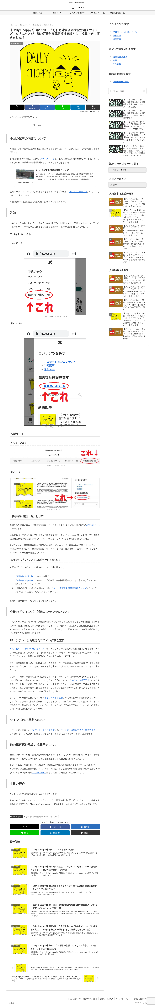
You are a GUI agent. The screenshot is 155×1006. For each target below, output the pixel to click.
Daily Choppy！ (17, 817)
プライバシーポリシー (124, 999)
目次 (35, 125)
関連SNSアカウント (90, 999)
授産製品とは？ (120, 56)
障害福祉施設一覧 (25, 576)
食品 (115, 60)
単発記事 (117, 39)
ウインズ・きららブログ (43, 729)
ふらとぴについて (74, 999)
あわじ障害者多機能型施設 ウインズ (70, 587)
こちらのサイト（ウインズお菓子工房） (28, 648)
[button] (93, 107)
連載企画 (117, 35)
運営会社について (140, 999)
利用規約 (110, 999)
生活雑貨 (117, 63)
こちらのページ (47, 158)
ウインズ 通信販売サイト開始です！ (78, 729)
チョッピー (54, 817)
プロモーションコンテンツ (125, 31)
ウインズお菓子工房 (78, 191)
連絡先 (102, 999)
